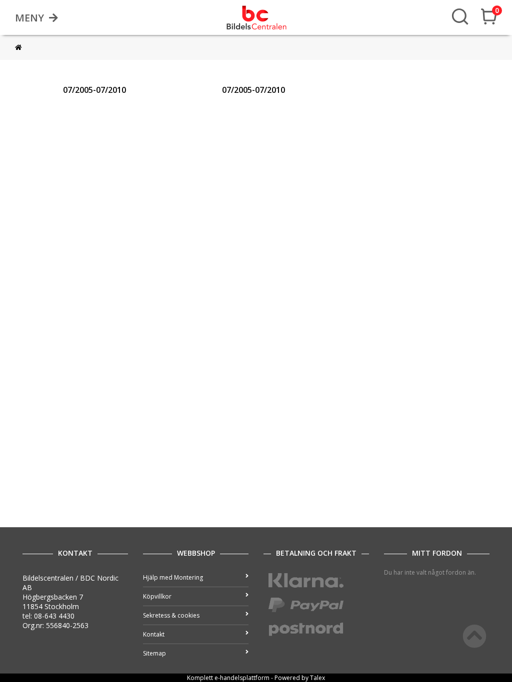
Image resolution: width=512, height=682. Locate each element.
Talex (317, 678)
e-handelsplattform (242, 678)
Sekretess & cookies (171, 615)
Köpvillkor (157, 596)
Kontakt (153, 634)
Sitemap (154, 653)
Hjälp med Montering (173, 577)
